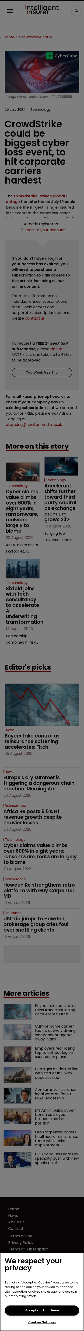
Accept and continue (42, 1310)
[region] (42, 1292)
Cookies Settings (42, 1322)
